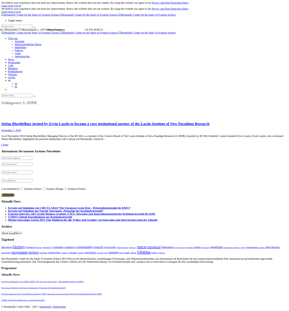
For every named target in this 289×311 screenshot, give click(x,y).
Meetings (13, 68)
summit (113, 252)
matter (197, 247)
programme (20, 252)
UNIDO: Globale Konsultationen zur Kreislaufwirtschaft (40, 217)
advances (6, 247)
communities (84, 247)
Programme (14, 62)
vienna (143, 251)
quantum (43, 252)
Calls (10, 65)
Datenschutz (59, 306)
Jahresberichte (22, 56)
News (11, 59)
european (154, 247)
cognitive (69, 247)
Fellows (19, 50)
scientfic (81, 253)
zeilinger (161, 253)
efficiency (133, 247)
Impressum (45, 306)
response (73, 252)
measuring (206, 247)
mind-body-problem (232, 247)
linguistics (189, 247)
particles (262, 247)
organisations (252, 247)
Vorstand (19, 41)
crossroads (109, 247)
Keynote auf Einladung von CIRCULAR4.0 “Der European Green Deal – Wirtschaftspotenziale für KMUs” (69, 207)
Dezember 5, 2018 (11, 130)
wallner (154, 252)
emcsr (142, 247)
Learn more (7, 5)
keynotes (181, 247)
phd (268, 247)
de (16, 86)
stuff (106, 253)
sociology (90, 252)
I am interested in (10, 188)
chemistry (47, 247)
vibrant (133, 252)
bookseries (31, 247)
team (121, 252)
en (16, 83)
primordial (6, 252)
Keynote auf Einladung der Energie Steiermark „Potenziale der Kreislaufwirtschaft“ (56, 211)
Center (4, 144)
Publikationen (15, 71)
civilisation (58, 247)
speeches (100, 253)
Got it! (17, 5)
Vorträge (12, 74)
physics (275, 247)
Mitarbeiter (20, 47)
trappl (126, 252)
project (33, 252)
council (98, 247)
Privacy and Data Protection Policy (170, 2)
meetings (217, 247)
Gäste (18, 53)
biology (19, 247)
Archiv (11, 77)
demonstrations (122, 247)
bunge (39, 247)
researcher (54, 252)
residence (64, 253)
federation (167, 247)
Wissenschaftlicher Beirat (28, 44)
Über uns (13, 38)
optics (242, 247)
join (175, 247)
